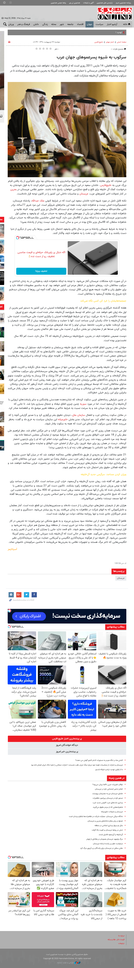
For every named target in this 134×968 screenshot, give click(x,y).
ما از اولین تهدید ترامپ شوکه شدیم (109, 769)
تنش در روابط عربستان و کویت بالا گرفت (107, 830)
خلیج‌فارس (105, 185)
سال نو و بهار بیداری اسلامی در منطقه (109, 825)
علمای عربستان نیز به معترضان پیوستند (107, 793)
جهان (89, 24)
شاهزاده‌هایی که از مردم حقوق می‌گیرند (108, 807)
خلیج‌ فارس (98, 42)
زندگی (45, 24)
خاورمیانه (63, 419)
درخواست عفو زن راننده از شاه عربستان (108, 843)
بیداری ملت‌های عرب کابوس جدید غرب (108, 802)
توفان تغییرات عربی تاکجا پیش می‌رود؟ (107, 784)
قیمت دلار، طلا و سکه (116, 939)
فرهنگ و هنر (23, 24)
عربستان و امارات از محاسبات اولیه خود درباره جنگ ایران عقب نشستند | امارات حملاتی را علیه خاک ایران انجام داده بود (77, 765)
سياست (99, 24)
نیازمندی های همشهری (105, 3)
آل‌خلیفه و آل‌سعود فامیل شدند (111, 834)
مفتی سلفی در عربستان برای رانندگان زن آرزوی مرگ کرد (101, 848)
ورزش (11, 24)
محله (53, 24)
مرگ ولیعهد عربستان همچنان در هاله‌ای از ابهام (105, 839)
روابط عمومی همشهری (58, 3)
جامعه (70, 24)
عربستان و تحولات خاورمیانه (112, 811)
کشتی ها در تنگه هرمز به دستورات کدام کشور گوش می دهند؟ (99, 760)
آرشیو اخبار (112, 24)
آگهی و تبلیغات (88, 3)
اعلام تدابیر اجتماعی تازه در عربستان (109, 789)
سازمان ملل (78, 415)
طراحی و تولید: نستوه (65, 962)
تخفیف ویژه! (41, 271)
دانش (36, 24)
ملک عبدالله (38, 201)
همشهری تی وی (74, 3)
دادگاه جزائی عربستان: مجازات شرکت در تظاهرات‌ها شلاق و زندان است (96, 816)
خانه (125, 24)
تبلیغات (121, 943)
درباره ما (121, 935)
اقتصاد (80, 24)
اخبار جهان (110, 42)
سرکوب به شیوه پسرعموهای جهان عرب (91, 57)
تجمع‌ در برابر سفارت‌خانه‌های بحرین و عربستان (105, 821)
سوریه (83, 404)
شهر (62, 24)
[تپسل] (17, 237)
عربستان (83, 194)
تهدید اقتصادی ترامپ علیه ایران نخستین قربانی (100, 32)
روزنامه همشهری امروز (123, 3)
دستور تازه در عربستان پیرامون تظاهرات (108, 798)
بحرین (13, 189)
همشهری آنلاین (113, 13)
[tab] (67, 739)
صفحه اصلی (121, 42)
